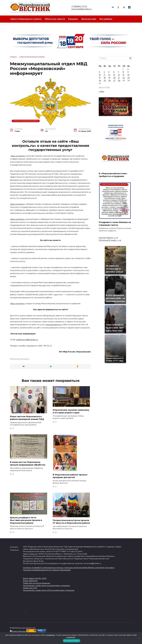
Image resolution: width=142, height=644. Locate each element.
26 (109, 80)
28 (119, 80)
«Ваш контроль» (17, 156)
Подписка (14, 550)
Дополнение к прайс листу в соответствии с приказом (46, 586)
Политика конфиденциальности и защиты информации (47, 570)
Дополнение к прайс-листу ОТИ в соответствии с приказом (48, 590)
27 (114, 80)
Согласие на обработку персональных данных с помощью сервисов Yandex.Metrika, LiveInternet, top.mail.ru (68, 568)
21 (119, 78)
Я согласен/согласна (71, 641)
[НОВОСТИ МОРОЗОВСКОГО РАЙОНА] (115, 218)
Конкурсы (73, 19)
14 (119, 75)
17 (100, 78)
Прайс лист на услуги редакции (36, 583)
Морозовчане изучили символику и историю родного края (71, 411)
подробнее (51, 635)
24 (100, 80)
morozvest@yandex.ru (81, 9)
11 (104, 75)
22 (124, 78)
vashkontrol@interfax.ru (27, 340)
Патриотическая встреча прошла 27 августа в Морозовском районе (71, 521)
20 (114, 78)
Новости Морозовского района (26, 19)
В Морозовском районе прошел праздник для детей (70, 475)
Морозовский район (20, 359)
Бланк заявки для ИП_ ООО (34, 578)
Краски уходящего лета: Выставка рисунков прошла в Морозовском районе (26, 520)
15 (123, 75)
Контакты (14, 547)
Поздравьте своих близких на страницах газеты (115, 223)
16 (128, 75)
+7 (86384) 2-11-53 (79, 6)
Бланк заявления (30, 581)
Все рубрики (106, 19)
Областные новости (55, 19)
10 (100, 75)
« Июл (101, 91)
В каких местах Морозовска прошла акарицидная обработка (27, 463)
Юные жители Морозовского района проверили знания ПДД (27, 417)
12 (109, 75)
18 (105, 78)
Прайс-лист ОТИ (30, 588)
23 (128, 78)
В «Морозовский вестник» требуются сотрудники (113, 174)
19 (109, 78)
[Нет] (139, 638)
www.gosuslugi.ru (53, 325)
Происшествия (88, 19)
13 (114, 75)
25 (105, 80)
